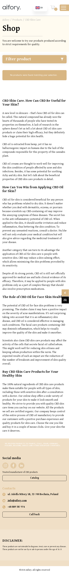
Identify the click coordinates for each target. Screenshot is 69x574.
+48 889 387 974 (16, 506)
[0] (53, 9)
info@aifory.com (17, 500)
